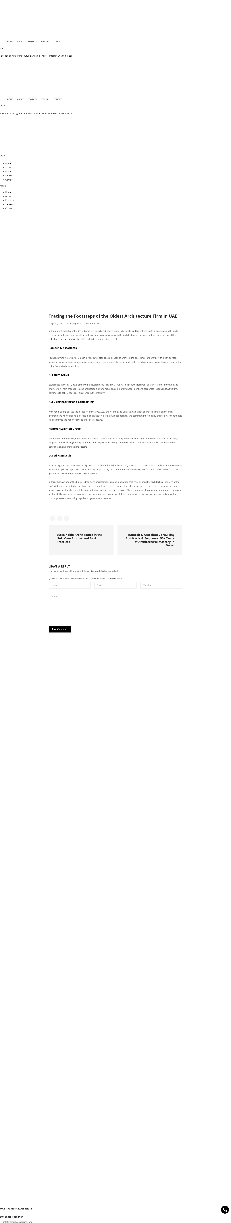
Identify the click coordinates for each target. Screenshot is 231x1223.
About (20, 41)
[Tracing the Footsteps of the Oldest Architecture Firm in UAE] (52, 518)
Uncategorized (74, 323)
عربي (2, 47)
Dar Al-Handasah (60, 455)
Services (45, 41)
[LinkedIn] (115, 227)
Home (10, 41)
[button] (115, 186)
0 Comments (92, 323)
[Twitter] (115, 231)
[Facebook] (115, 215)
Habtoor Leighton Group (65, 428)
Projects (32, 41)
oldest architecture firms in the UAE (67, 339)
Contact (58, 41)
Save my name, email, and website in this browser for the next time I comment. (86, 578)
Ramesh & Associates (63, 348)
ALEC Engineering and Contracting (71, 402)
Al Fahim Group (59, 375)
